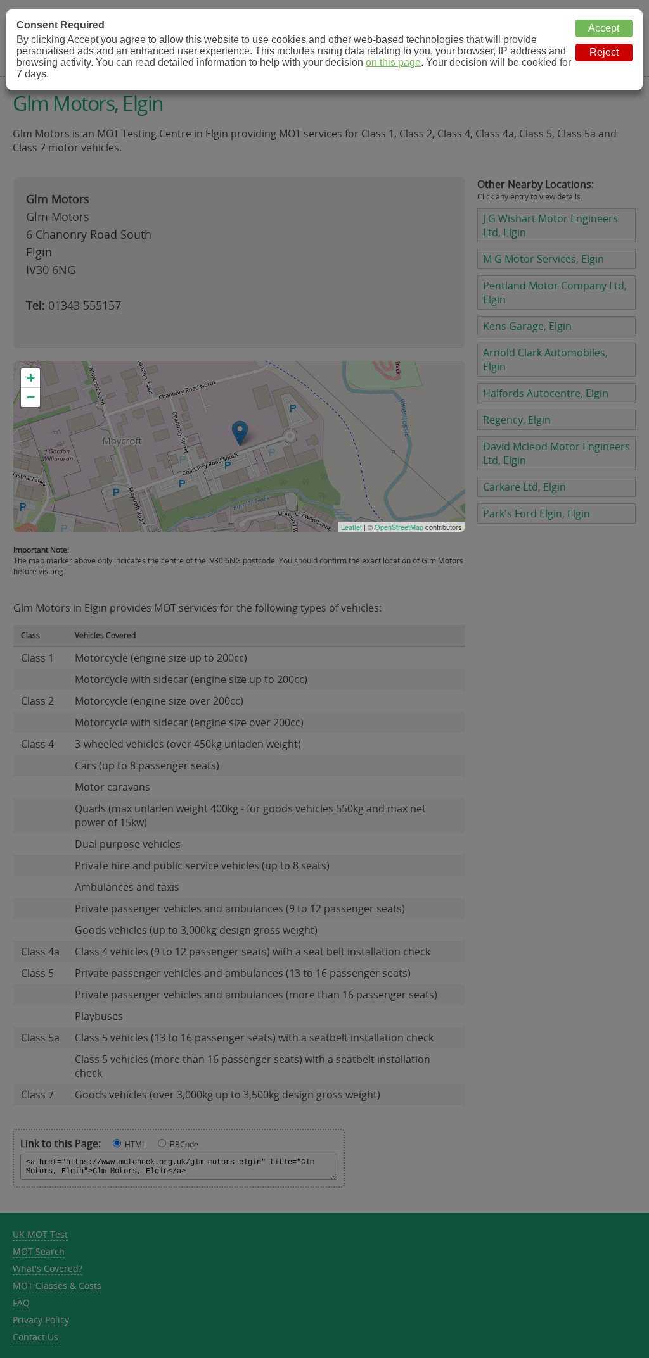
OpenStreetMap (399, 527)
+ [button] (31, 378)
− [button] (31, 397)
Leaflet (351, 527)
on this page (393, 62)
